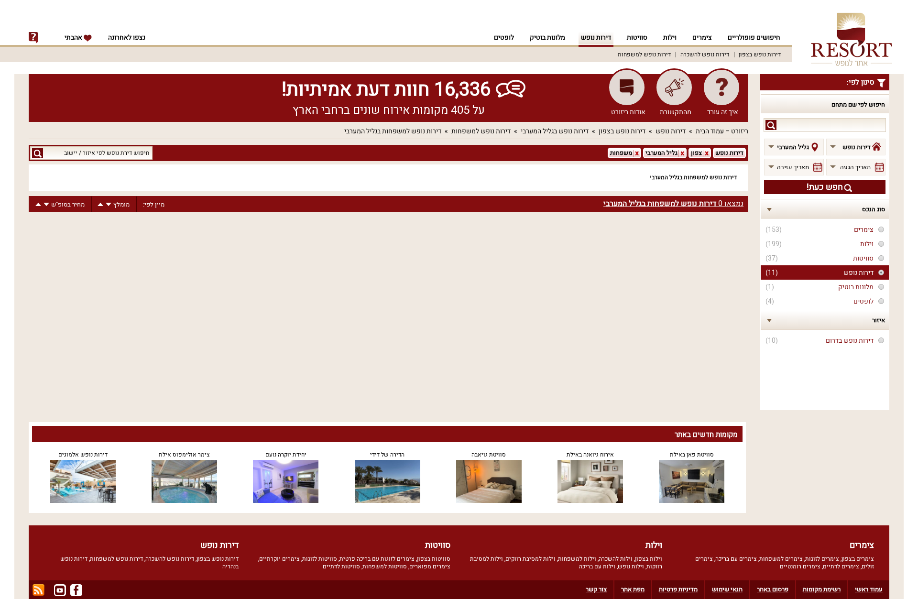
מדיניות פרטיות (678, 589)
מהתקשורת (675, 112)
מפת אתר (633, 589)
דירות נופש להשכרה (704, 54)
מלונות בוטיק (547, 38)
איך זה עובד (722, 112)
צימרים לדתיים (841, 566)
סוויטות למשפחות (384, 566)
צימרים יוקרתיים (279, 559)
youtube (60, 590)
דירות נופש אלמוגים (83, 454)
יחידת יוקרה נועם (285, 454)
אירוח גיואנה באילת (590, 454)
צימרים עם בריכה (736, 559)
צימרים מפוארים (429, 566)
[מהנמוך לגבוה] (100, 204)
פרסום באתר (772, 589)
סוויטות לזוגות (319, 559)
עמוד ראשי (869, 589)
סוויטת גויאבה (488, 454)
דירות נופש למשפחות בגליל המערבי (392, 131)
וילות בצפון (648, 559)
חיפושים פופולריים (754, 38)
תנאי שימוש (727, 589)
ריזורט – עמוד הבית (722, 131)
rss (38, 590)
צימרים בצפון (858, 559)
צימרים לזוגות (822, 559)
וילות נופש (631, 566)
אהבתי (74, 38)
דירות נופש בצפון (760, 54)
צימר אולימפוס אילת (184, 454)
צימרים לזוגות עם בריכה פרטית (377, 559)
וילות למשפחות (577, 559)
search (770, 125)
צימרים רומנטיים (800, 566)
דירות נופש (596, 38)
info (33, 38)
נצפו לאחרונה (126, 38)
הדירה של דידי (387, 454)
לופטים (504, 38)
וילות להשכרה (616, 559)
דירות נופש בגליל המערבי (555, 131)
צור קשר (596, 589)
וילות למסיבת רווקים (530, 559)
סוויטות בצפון (433, 559)
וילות (670, 38)
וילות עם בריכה (597, 566)
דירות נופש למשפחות (644, 54)
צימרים (702, 38)
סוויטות (637, 38)
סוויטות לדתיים (341, 566)
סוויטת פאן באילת (692, 454)
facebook (76, 590)
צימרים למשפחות (781, 559)
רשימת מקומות (822, 589)
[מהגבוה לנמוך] (108, 204)
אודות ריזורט (628, 112)
